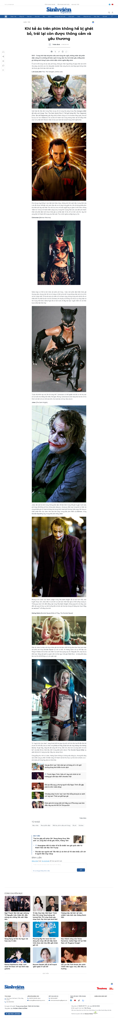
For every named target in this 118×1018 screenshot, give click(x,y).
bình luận (66, 51)
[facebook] (110, 4)
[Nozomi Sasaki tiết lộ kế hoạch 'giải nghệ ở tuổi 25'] (46, 955)
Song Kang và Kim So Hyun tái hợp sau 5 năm (16, 940)
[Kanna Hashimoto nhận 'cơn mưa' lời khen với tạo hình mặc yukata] (17, 955)
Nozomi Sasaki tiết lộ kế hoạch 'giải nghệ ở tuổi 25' (45, 965)
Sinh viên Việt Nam (14, 987)
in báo (62, 51)
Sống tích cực (87, 16)
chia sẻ (51, 51)
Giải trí (49, 16)
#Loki (74, 825)
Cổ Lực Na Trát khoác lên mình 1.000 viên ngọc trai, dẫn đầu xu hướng (73, 966)
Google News (93, 22)
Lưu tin (3, 61)
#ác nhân (35, 825)
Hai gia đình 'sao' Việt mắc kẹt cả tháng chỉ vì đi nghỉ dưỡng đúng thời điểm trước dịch (63, 766)
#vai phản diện (45, 825)
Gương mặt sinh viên (60, 16)
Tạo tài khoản (45, 861)
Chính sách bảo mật (100, 996)
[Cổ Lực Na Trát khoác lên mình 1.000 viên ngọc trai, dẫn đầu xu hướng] (74, 955)
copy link (59, 51)
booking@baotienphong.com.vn (37, 1000)
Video (78, 16)
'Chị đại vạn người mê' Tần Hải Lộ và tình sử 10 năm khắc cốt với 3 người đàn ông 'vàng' (60, 853)
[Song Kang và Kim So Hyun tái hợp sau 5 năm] (17, 929)
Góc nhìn (37, 16)
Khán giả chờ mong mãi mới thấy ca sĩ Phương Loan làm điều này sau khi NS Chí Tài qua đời (64, 804)
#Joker (81, 825)
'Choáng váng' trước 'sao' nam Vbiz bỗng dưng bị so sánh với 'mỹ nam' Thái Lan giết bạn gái (65, 795)
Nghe (3, 52)
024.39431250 (10, 1002)
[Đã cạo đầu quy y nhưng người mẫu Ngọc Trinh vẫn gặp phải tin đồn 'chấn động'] (38, 786)
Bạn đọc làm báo (14, 1014)
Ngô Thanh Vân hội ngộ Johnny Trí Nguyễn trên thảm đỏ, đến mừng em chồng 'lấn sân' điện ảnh (17, 916)
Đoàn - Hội (13, 16)
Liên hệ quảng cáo (33, 996)
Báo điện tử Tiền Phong (59, 10)
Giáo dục (29, 16)
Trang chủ (6, 16)
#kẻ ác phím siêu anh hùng (61, 825)
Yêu (44, 16)
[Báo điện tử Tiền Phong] (102, 988)
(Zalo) (38, 998)
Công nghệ (71, 16)
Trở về (3, 70)
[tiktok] (80, 1000)
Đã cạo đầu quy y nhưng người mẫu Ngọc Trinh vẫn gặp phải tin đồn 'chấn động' (64, 786)
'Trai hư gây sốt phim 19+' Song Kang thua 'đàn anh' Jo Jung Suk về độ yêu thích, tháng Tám (51, 839)
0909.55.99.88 (33, 998)
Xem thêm (112, 16)
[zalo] (84, 1000)
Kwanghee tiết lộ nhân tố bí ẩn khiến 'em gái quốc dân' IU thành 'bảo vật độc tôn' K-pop (58, 846)
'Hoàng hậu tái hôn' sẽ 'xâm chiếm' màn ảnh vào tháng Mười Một (73, 915)
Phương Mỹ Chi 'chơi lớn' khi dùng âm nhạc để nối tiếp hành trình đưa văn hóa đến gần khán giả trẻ (45, 942)
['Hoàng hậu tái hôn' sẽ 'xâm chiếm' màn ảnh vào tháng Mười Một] (74, 903)
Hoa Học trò (75, 4)
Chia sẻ (3, 56)
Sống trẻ (21, 16)
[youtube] (112, 4)
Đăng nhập (35, 861)
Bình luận (3, 65)
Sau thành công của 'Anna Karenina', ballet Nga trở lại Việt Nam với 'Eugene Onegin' (73, 941)
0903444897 (53, 998)
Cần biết (105, 16)
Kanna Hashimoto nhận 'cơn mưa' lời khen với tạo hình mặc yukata (17, 966)
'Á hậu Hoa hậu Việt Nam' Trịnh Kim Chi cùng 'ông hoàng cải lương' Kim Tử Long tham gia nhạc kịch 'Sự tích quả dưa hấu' (45, 916)
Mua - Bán (96, 16)
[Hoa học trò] (111, 988)
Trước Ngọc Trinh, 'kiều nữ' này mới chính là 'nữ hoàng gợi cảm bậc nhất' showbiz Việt (63, 775)
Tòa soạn (8, 996)
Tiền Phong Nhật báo (63, 4)
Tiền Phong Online (50, 4)
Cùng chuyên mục (14, 893)
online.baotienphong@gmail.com (58, 1000)
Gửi (81, 870)
